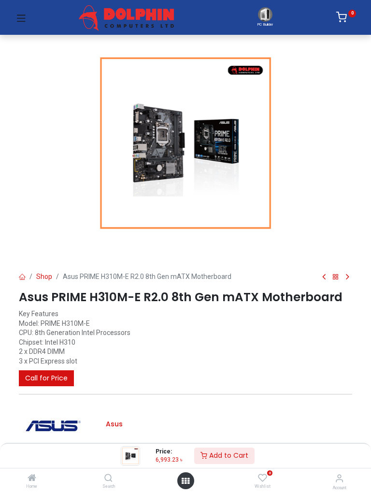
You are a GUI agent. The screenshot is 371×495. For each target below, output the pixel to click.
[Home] (32, 478)
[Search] (108, 478)
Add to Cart (227, 455)
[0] (346, 18)
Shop (44, 276)
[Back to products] (336, 277)
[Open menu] (185, 481)
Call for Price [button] (46, 378)
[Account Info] (339, 478)
